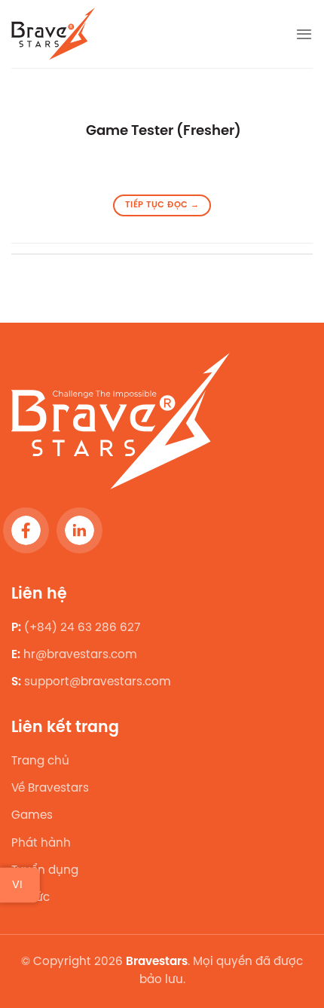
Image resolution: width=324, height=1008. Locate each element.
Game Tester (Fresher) (162, 131)
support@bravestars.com (97, 683)
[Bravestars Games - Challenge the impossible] (54, 34)
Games (32, 816)
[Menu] (304, 34)
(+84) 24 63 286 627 (82, 628)
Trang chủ (40, 761)
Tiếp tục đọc (162, 205)
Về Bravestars (50, 789)
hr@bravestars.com (80, 655)
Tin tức (30, 898)
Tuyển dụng (44, 871)
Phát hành (41, 844)
